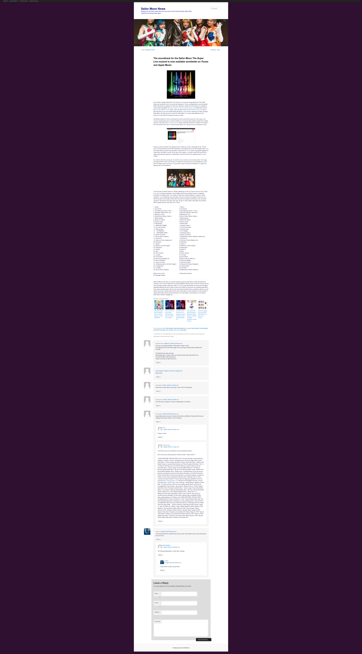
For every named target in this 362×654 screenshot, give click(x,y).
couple (170, 123)
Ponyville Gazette (24, 1)
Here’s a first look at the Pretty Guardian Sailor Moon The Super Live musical (169, 314)
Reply (158, 362)
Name (157, 594)
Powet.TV (5, 1)
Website (157, 612)
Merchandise (169, 328)
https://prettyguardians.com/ (170, 480)
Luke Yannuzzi (159, 371)
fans (175, 123)
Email (157, 603)
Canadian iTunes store (197, 109)
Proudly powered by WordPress (181, 648)
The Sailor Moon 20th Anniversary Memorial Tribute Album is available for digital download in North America (191, 316)
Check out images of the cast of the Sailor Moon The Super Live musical (202, 314)
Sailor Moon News (34, 1)
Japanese (158, 109)
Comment (157, 621)
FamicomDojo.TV (14, 1)
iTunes (193, 328)
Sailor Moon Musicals (179, 328)
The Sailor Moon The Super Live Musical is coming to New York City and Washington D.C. (180, 315)
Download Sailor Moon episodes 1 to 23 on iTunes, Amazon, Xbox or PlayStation (158, 314)
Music (197, 328)
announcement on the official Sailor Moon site (182, 108)
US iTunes (166, 109)
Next (219, 50)
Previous (213, 50)
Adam (171, 330)
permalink (183, 330)
